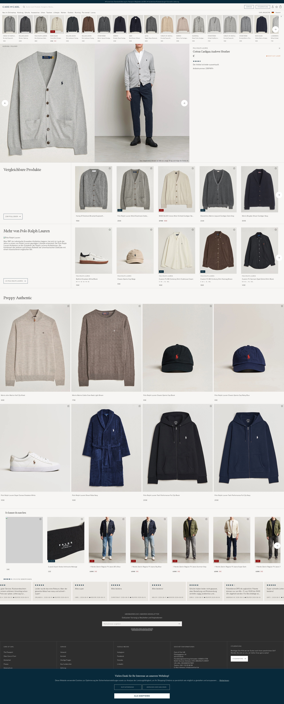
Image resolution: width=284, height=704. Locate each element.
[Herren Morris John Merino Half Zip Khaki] (35, 348)
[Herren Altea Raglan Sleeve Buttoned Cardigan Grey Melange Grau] (151, 24)
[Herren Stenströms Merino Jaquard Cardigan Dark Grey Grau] (104, 24)
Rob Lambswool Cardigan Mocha (88, 38)
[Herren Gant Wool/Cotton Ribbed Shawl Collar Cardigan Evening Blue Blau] (135, 24)
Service (249, 7)
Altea (146, 36)
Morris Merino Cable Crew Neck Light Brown (87, 395)
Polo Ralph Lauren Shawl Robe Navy (85, 495)
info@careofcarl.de (192, 667)
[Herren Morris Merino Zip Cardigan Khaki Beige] (183, 24)
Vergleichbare (22, 169)
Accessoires (35, 13)
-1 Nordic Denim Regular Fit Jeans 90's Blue (105, 567)
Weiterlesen (224, 680)
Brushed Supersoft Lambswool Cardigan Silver (229, 38)
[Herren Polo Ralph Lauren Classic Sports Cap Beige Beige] (135, 250)
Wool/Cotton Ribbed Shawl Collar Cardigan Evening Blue (134, 38)
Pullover (14, 46)
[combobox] (278, 12)
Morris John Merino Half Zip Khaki (13, 395)
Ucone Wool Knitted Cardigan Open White (55, 38)
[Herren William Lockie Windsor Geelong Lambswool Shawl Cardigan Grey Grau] (25, 24)
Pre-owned (85, 13)
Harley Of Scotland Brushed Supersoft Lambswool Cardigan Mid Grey (89, 216)
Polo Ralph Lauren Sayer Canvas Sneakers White (18, 495)
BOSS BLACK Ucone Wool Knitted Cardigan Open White (176, 216)
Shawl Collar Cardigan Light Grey (197, 38)
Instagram (120, 652)
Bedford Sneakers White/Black (87, 279)
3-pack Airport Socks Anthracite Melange (62, 567)
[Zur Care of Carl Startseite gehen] (11, 7)
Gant (130, 36)
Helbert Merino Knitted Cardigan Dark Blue (261, 38)
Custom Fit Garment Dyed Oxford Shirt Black (258, 279)
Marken (63, 13)
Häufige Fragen (65, 660)
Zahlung (63, 668)
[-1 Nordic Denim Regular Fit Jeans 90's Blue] (107, 564)
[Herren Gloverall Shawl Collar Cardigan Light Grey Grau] (198, 24)
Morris (115, 36)
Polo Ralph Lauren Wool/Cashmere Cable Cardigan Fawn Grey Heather (132, 216)
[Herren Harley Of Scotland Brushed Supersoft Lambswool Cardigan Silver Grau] (230, 24)
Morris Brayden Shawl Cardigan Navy (255, 216)
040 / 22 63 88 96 (186, 665)
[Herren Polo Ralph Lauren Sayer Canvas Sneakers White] (35, 448)
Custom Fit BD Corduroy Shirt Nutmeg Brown (216, 279)
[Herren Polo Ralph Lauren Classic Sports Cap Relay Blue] (249, 348)
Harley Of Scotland (9, 36)
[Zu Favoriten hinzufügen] (109, 168)
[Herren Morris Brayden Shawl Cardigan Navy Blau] (119, 24)
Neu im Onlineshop (9, 13)
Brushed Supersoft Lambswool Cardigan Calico (166, 38)
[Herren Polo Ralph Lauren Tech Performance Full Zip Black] (177, 448)
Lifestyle (56, 13)
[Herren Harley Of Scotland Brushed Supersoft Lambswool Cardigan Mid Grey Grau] (9, 24)
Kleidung (20, 13)
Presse (6, 664)
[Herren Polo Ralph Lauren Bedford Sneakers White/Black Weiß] (93, 250)
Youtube (120, 660)
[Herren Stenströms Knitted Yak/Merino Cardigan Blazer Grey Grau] (214, 24)
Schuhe (27, 13)
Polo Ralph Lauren (41, 36)
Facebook (120, 656)
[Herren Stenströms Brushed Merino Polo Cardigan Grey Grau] (246, 24)
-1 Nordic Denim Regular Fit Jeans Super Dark (230, 567)
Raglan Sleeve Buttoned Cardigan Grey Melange (151, 38)
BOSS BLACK (54, 36)
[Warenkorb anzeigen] (280, 7)
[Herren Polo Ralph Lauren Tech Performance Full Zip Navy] (249, 448)
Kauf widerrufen (66, 664)
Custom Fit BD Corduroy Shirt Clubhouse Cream (176, 279)
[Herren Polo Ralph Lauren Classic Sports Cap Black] (177, 348)
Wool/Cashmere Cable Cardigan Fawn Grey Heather (40, 38)
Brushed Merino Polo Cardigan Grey (244, 38)
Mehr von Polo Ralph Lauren (27, 231)
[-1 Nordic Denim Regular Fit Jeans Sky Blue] (148, 564)
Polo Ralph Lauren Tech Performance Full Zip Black (161, 495)
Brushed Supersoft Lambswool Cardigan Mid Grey (9, 38)
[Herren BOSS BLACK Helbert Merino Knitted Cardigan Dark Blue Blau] (261, 24)
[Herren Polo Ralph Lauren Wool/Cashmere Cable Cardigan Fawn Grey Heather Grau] (41, 24)
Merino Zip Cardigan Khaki (181, 38)
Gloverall (195, 36)
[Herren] (24, 540)
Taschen (49, 13)
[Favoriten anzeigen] (276, 7)
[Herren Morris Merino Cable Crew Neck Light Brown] (106, 348)
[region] (142, 591)
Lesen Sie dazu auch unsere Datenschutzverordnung (142, 629)
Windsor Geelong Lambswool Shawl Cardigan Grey (23, 38)
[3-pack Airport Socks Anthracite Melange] (65, 564)
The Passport (8, 652)
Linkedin (120, 664)
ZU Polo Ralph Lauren (14, 281)
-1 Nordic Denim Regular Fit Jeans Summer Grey (189, 567)
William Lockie (23, 36)
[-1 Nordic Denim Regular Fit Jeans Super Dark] (231, 564)
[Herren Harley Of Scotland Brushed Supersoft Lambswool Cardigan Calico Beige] (167, 24)
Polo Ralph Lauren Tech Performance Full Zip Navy (232, 495)
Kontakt (63, 656)
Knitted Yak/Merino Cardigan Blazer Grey (213, 38)
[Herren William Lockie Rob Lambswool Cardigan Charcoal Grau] (72, 24)
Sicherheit (7, 660)
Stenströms (102, 36)
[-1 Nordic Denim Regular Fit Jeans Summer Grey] (190, 564)
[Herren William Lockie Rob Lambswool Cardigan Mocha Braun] (88, 24)
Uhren (43, 13)
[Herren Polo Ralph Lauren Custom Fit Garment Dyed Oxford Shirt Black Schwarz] (259, 250)
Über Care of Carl (10, 656)
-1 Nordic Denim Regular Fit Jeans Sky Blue (146, 567)
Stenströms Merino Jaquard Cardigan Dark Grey (217, 216)
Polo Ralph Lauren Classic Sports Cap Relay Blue (232, 395)
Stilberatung (263, 7)
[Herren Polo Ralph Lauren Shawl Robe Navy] (106, 448)
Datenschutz (8, 668)
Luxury (93, 13)
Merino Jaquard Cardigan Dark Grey (104, 38)
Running (78, 13)
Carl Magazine (264, 12)
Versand (63, 652)
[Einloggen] (272, 7)
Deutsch (278, 12)
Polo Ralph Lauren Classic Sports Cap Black (159, 395)
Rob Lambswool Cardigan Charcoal (72, 38)
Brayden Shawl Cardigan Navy (119, 38)
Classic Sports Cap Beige (126, 279)
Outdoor (70, 13)
